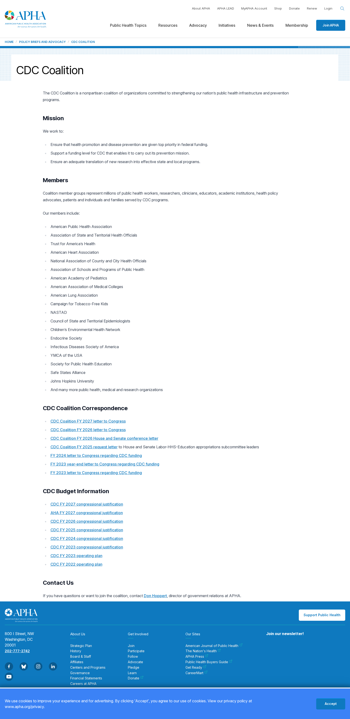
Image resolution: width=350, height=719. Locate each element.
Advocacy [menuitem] (198, 25)
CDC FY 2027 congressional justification (86, 504)
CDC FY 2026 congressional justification (86, 521)
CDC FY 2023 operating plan (76, 555)
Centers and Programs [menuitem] (87, 667)
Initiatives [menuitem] (227, 25)
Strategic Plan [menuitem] (81, 646)
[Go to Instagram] (38, 666)
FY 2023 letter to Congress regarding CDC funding (96, 472)
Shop (278, 8)
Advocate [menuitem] (135, 662)
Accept (331, 704)
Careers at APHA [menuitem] (83, 684)
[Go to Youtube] (9, 676)
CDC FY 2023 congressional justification (86, 547)
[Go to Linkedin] (53, 666)
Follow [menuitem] (133, 656)
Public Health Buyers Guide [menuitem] (206, 662)
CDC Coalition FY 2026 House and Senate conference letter (104, 438)
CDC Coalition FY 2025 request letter (84, 447)
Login (328, 8)
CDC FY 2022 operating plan (76, 564)
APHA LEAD (225, 8)
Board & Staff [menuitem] (80, 656)
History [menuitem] (75, 651)
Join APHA (331, 25)
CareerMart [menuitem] (194, 673)
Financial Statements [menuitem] (86, 678)
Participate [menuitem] (136, 651)
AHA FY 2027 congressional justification (86, 512)
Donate (294, 8)
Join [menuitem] (131, 646)
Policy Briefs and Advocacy (42, 42)
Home (9, 42)
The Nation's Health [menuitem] (201, 651)
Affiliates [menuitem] (76, 662)
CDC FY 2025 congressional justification (86, 530)
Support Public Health (322, 615)
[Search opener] (342, 8)
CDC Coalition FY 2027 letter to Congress (88, 421)
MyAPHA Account (254, 8)
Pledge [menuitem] (133, 667)
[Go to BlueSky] (24, 666)
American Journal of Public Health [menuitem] (211, 646)
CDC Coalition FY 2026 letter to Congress (88, 429)
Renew (312, 8)
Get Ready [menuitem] (193, 667)
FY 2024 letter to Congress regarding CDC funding (96, 455)
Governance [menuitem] (80, 673)
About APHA (201, 8)
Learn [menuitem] (132, 673)
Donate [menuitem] (133, 678)
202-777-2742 (17, 651)
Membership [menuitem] (296, 25)
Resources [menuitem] (167, 25)
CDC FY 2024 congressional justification (86, 538)
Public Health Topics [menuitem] (128, 25)
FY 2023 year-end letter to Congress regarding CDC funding (104, 464)
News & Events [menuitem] (260, 25)
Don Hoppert (155, 595)
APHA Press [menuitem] (194, 656)
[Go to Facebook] (9, 666)
